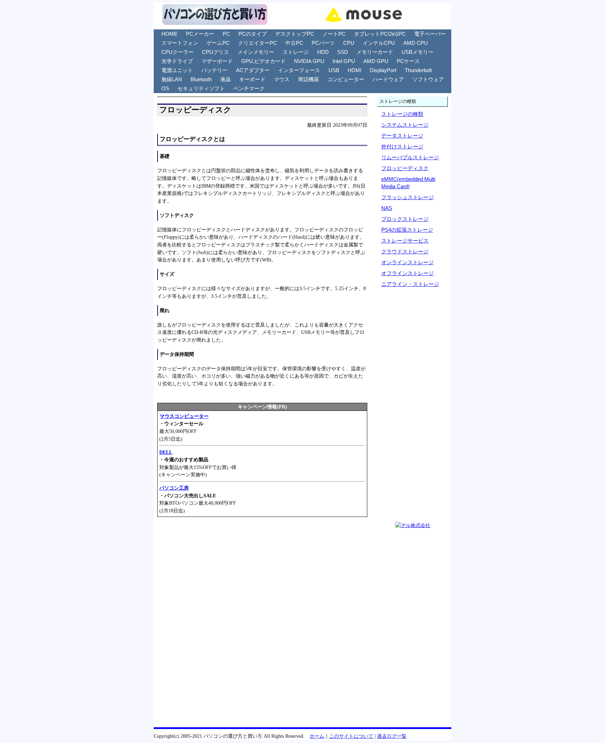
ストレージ (296, 52)
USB (333, 70)
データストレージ (402, 136)
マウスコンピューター (184, 416)
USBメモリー (417, 52)
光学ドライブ (177, 61)
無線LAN (171, 79)
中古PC (294, 43)
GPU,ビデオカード (263, 61)
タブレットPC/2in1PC (380, 34)
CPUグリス (215, 52)
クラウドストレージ (405, 251)
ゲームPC (218, 43)
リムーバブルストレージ (410, 157)
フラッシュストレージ (407, 197)
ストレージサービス (405, 241)
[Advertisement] (262, 573)
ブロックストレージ (405, 219)
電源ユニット (177, 70)
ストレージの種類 (402, 114)
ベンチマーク (249, 88)
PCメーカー (200, 34)
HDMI (354, 70)
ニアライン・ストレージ (410, 284)
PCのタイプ (252, 34)
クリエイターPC (257, 43)
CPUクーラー (177, 52)
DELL (165, 452)
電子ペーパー (430, 34)
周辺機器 (308, 79)
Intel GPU (344, 61)
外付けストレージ (402, 146)
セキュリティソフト (201, 88)
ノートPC (334, 34)
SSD (342, 52)
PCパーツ (323, 43)
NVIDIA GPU (309, 61)
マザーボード (217, 61)
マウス (282, 79)
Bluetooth (201, 79)
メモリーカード (374, 52)
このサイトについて (351, 736)
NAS (386, 208)
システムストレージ (405, 125)
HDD (323, 52)
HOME (169, 34)
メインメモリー (255, 52)
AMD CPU (415, 43)
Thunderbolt (418, 70)
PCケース (408, 61)
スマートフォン (179, 43)
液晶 (225, 79)
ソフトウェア (428, 79)
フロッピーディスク (405, 168)
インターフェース (299, 70)
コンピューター (345, 79)
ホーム (317, 736)
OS (165, 88)
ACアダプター (253, 70)
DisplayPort (383, 70)
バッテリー (214, 70)
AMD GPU (375, 61)
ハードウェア (388, 79)
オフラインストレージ (407, 273)
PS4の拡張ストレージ (407, 230)
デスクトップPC (294, 34)
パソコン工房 (174, 488)
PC (226, 34)
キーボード (252, 79)
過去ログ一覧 (391, 736)
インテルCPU (379, 43)
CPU (348, 43)
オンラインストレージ (407, 262)
